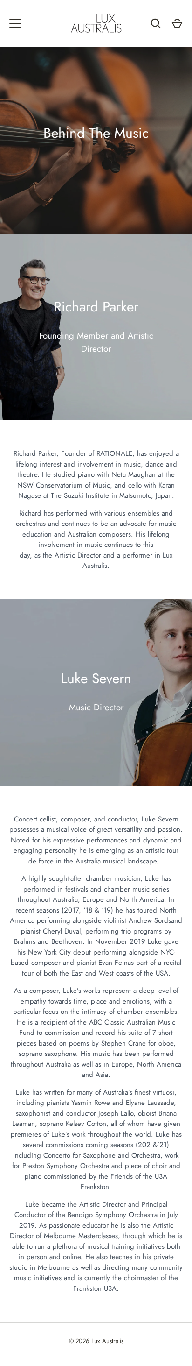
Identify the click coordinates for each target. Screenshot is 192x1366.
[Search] (155, 23)
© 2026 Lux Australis (96, 1341)
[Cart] (177, 23)
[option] (96, 140)
